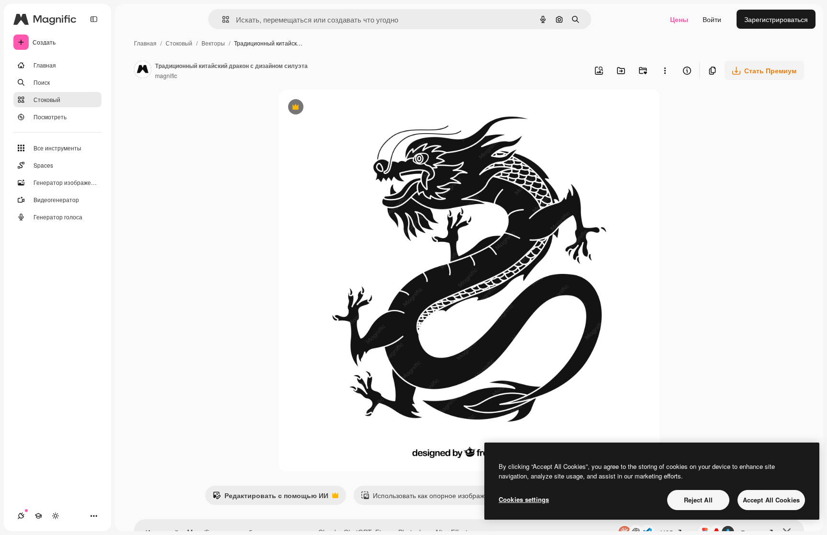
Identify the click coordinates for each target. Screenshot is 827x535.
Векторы (213, 43)
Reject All (698, 499)
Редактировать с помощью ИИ (270, 497)
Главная (145, 43)
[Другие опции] (664, 70)
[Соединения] (21, 516)
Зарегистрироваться (776, 19)
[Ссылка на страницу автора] (142, 70)
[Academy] (38, 516)
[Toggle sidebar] (93, 19)
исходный (342, 108)
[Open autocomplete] (222, 19)
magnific (166, 75)
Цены (679, 19)
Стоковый (179, 43)
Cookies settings (524, 499)
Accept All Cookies (771, 499)
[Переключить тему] (55, 516)
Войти (712, 19)
